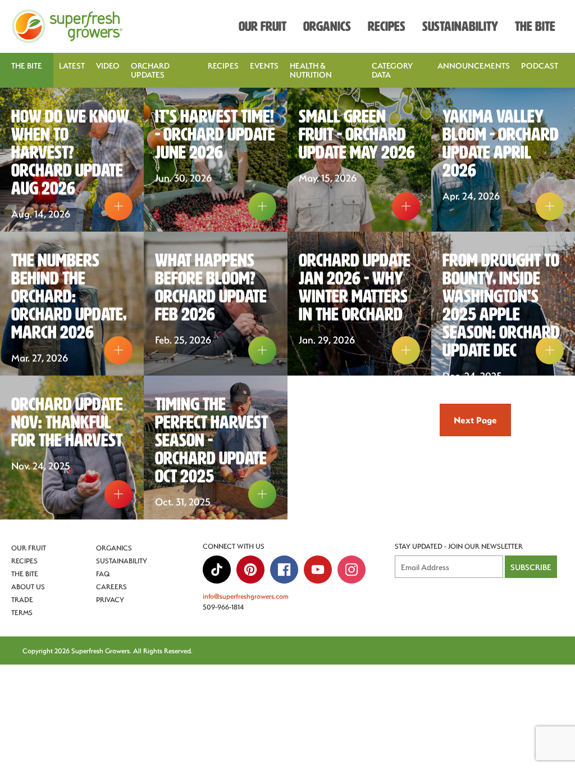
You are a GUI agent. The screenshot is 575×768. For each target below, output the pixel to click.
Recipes (223, 65)
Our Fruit (28, 547)
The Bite (24, 573)
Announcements (473, 65)
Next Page (475, 420)
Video (108, 65)
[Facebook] (284, 569)
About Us (28, 586)
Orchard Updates (150, 70)
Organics (114, 547)
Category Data (392, 70)
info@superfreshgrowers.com (246, 595)
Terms (22, 612)
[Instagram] (351, 569)
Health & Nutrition (311, 70)
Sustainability (121, 560)
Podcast (539, 65)
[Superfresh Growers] (67, 26)
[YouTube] (318, 569)
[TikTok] (217, 569)
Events (264, 65)
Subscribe (530, 567)
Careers (111, 586)
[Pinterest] (250, 569)
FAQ (103, 573)
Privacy (110, 599)
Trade (22, 599)
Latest (72, 65)
